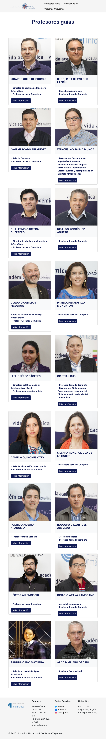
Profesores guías (52, 3)
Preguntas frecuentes (54, 9)
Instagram (63, 712)
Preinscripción (71, 3)
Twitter (61, 706)
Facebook (63, 709)
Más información (21, 100)
